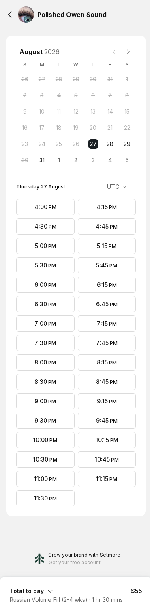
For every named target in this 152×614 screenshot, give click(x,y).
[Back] (10, 14)
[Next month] (128, 51)
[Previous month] (113, 51)
